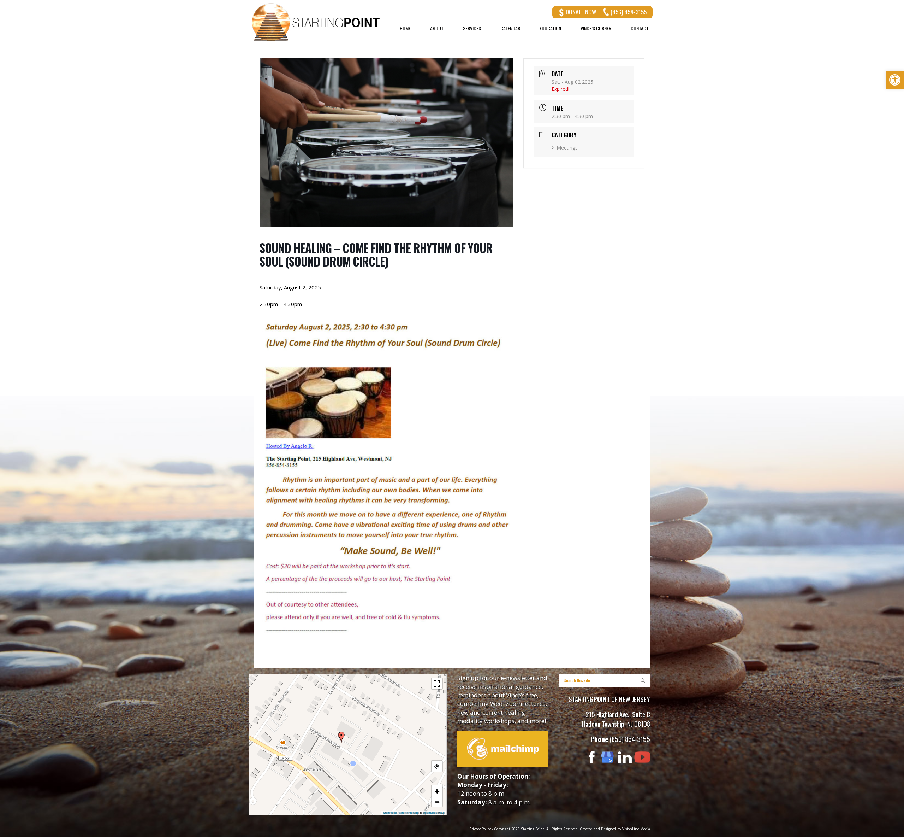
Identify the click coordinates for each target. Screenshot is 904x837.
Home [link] (405, 28)
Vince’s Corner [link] (596, 28)
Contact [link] (640, 28)
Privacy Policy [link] (480, 828)
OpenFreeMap (409, 812)
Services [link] (472, 28)
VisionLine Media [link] (636, 828)
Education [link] (550, 28)
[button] (341, 737)
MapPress (390, 812)
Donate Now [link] (581, 11)
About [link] (437, 28)
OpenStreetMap (434, 812)
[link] (895, 80)
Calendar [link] (510, 28)
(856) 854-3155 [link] (629, 11)
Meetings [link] (567, 147)
